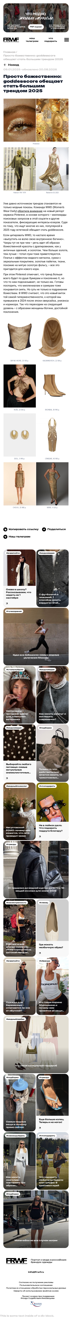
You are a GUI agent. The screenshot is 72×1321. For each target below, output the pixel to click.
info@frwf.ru (36, 1272)
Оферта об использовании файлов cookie (36, 1291)
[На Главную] (10, 40)
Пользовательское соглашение (36, 1285)
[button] (66, 40)
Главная (9, 52)
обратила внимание (30, 211)
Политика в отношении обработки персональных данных (36, 1288)
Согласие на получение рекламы (36, 1282)
